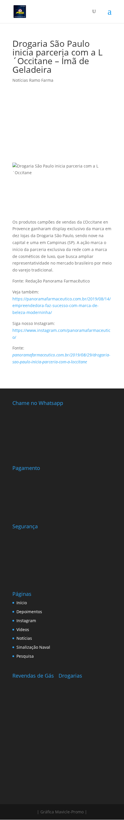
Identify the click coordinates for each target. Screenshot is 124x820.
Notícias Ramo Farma (32, 80)
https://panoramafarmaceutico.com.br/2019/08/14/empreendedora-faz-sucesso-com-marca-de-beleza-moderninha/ (61, 305)
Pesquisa (25, 656)
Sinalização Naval (33, 647)
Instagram (26, 620)
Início (21, 602)
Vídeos (22, 629)
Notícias (24, 638)
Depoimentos (29, 611)
